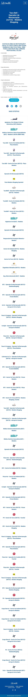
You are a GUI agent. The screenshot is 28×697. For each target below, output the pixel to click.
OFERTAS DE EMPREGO (9, 686)
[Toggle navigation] (25, 3)
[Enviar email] (21, 106)
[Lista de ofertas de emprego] (6, 3)
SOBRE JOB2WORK (19, 686)
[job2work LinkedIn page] (15, 690)
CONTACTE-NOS (11, 687)
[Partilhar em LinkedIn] (16, 106)
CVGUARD (18, 687)
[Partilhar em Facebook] (7, 106)
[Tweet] (12, 106)
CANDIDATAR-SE (14, 100)
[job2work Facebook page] (12, 690)
